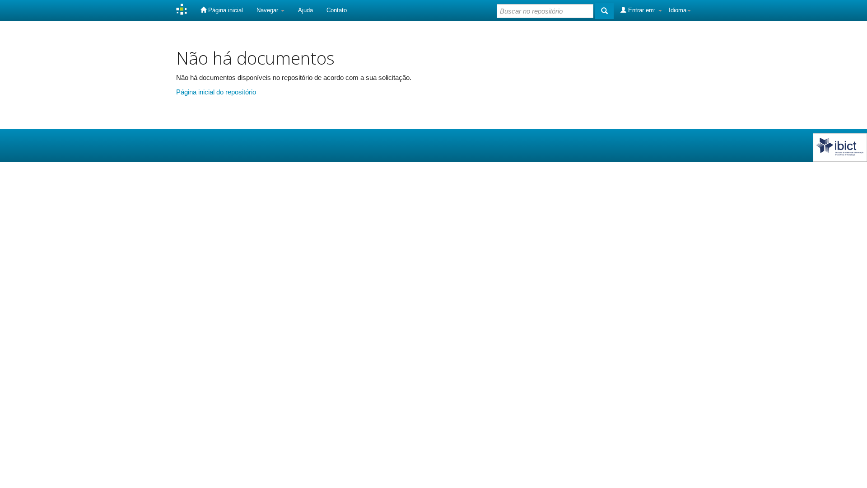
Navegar (268, 10)
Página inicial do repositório (216, 92)
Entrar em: (641, 10)
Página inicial (224, 10)
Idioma (677, 10)
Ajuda (305, 10)
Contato (336, 10)
